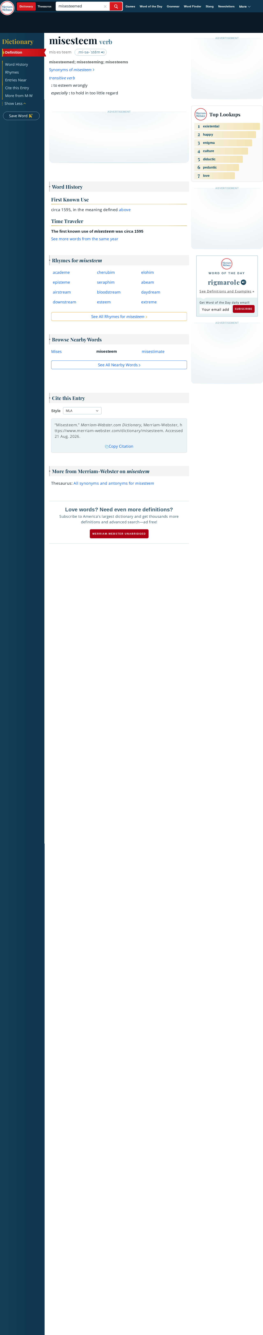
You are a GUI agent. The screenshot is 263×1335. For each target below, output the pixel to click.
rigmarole (224, 282)
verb (105, 41)
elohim (147, 272)
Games (130, 6)
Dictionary (17, 41)
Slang (210, 6)
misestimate (153, 351)
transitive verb (62, 78)
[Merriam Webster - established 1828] (7, 5)
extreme (149, 302)
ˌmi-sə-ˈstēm (89, 52)
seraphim (106, 282)
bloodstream (109, 292)
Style (56, 411)
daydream (150, 292)
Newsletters (226, 6)
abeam (147, 282)
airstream (62, 292)
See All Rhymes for (117, 316)
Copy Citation (121, 446)
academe (61, 272)
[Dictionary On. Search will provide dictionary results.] (36, 6)
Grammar (173, 6)
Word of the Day (151, 6)
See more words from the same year (84, 239)
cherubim (106, 272)
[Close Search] (105, 6)
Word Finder (192, 6)
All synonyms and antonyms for (114, 483)
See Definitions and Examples (225, 291)
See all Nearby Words (118, 365)
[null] (243, 282)
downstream (64, 302)
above (125, 209)
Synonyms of (70, 69)
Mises (56, 351)
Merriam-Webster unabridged (119, 533)
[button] (245, 6)
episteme (61, 282)
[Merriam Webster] (227, 264)
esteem (104, 302)
